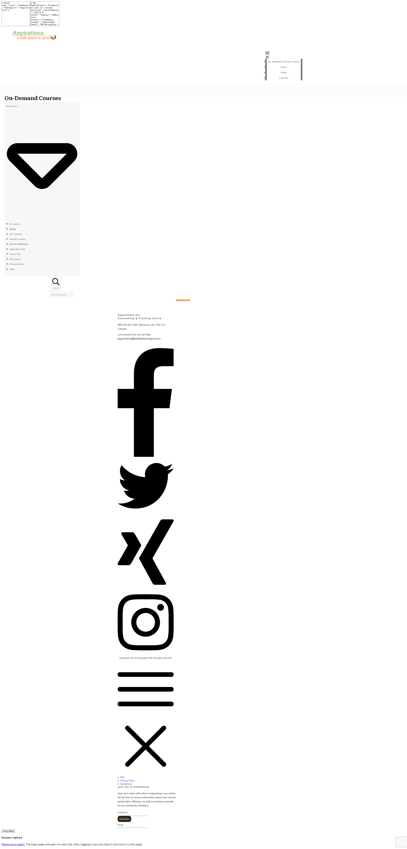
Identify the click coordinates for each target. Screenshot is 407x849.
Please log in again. (13, 844)
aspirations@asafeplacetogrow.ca (139, 338)
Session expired (11, 837)
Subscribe (124, 819)
